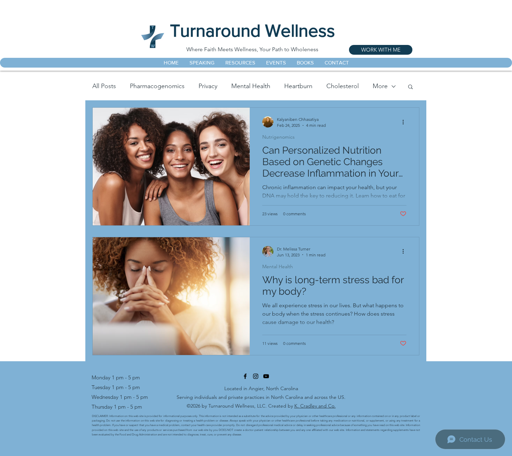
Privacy (208, 86)
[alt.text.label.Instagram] (255, 376)
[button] (410, 87)
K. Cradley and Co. (315, 406)
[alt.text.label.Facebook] (245, 376)
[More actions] (405, 122)
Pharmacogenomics (157, 86)
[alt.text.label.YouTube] (266, 376)
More (380, 86)
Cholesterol (342, 86)
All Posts (104, 86)
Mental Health (250, 86)
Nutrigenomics (278, 137)
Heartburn (298, 86)
